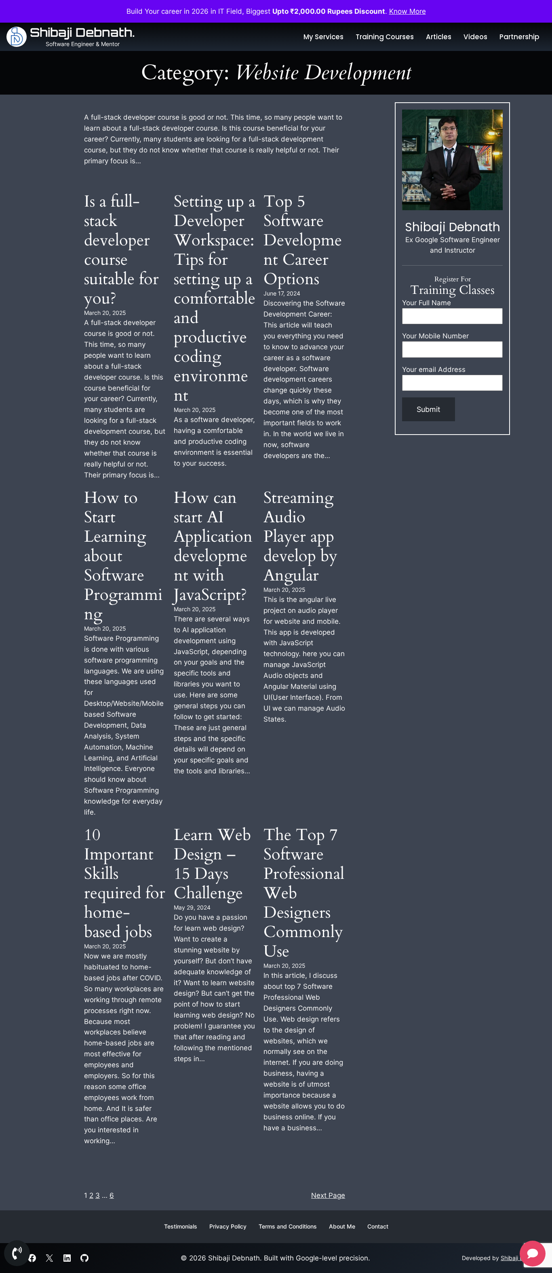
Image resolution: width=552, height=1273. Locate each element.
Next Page (328, 1195)
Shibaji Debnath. (82, 32)
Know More (407, 11)
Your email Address (434, 369)
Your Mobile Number (435, 336)
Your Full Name (426, 303)
